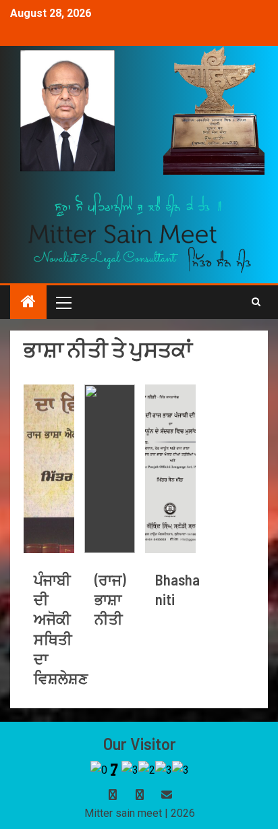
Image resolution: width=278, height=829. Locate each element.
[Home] (28, 302)
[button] (62, 302)
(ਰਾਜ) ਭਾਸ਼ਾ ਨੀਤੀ (110, 599)
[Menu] (62, 302)
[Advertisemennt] (140, 231)
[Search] (256, 302)
